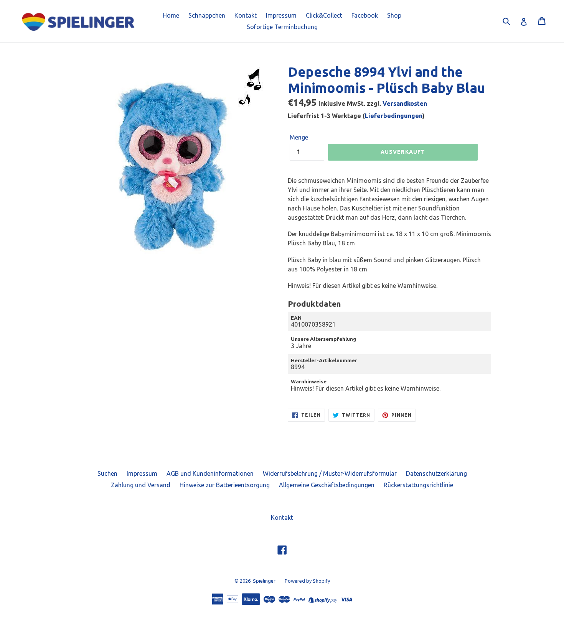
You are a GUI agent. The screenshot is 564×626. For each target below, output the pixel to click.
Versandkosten (405, 103)
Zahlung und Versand (140, 484)
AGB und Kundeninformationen (210, 473)
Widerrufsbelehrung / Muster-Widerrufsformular (330, 473)
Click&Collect (324, 15)
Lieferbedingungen (393, 115)
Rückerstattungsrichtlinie (418, 484)
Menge (299, 137)
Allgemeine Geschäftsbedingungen (326, 484)
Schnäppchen (206, 15)
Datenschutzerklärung (436, 473)
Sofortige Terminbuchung (282, 26)
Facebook (364, 15)
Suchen (107, 473)
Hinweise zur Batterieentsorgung (225, 484)
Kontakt (245, 15)
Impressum (281, 15)
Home (171, 15)
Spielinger (264, 580)
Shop (394, 15)
